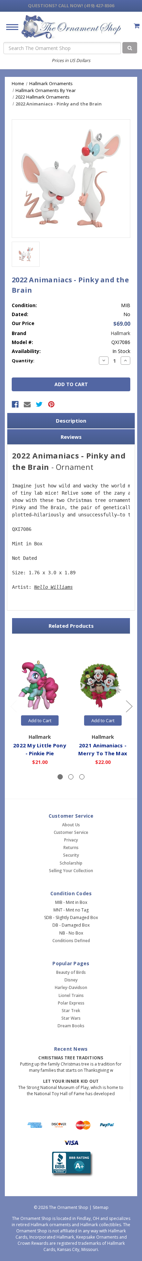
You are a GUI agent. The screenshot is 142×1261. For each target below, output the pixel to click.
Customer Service (71, 832)
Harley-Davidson (71, 987)
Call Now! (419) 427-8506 (71, 5)
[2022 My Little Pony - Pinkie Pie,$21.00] (40, 685)
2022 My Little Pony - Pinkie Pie (39, 749)
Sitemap (101, 1207)
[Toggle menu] (9, 26)
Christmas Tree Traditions (70, 1058)
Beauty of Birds (71, 972)
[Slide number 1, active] (60, 776)
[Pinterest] (51, 404)
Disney (71, 980)
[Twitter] (39, 404)
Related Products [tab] (71, 625)
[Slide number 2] (70, 776)
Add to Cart (39, 720)
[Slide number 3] (81, 776)
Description (71, 420)
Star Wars (71, 1018)
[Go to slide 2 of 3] (129, 705)
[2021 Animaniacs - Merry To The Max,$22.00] (103, 685)
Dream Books (71, 1026)
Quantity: (23, 360)
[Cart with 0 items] (136, 25)
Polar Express (71, 1003)
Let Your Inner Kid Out (71, 1081)
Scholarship (71, 863)
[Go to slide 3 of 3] (13, 705)
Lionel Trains (71, 995)
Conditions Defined (71, 941)
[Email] (27, 404)
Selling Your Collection (71, 871)
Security (71, 855)
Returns (71, 847)
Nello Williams (53, 587)
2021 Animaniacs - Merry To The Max (102, 749)
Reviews (71, 436)
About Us (71, 825)
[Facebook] (15, 404)
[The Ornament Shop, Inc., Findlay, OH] (71, 1164)
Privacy (71, 840)
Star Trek (71, 1010)
